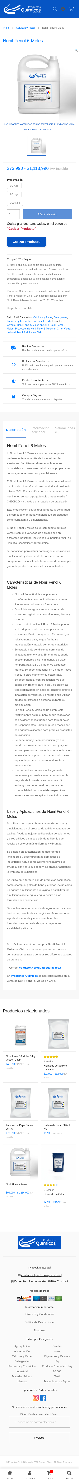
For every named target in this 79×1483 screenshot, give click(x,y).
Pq (57, 1361)
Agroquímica (22, 1346)
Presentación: (15, 179)
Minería (22, 1381)
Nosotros (39, 1330)
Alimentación (22, 1351)
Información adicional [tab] (40, 430)
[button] (76, 50)
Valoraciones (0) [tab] (65, 430)
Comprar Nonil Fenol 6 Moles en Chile (28, 325)
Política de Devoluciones (39, 1322)
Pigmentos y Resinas (57, 1356)
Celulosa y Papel (25, 27)
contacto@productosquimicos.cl (40, 967)
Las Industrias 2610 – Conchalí (48, 1281)
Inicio (6, 27)
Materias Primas (22, 1376)
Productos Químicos (24, 975)
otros (57, 1351)
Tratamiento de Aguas (57, 1381)
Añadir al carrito (47, 214)
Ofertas (57, 1346)
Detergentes (60, 317)
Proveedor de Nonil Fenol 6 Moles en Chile (39, 328)
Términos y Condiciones (39, 1314)
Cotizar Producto (26, 242)
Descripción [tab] (16, 430)
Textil (48, 321)
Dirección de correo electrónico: (39, 1414)
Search (55, 9)
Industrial (39, 321)
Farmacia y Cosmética (19, 321)
